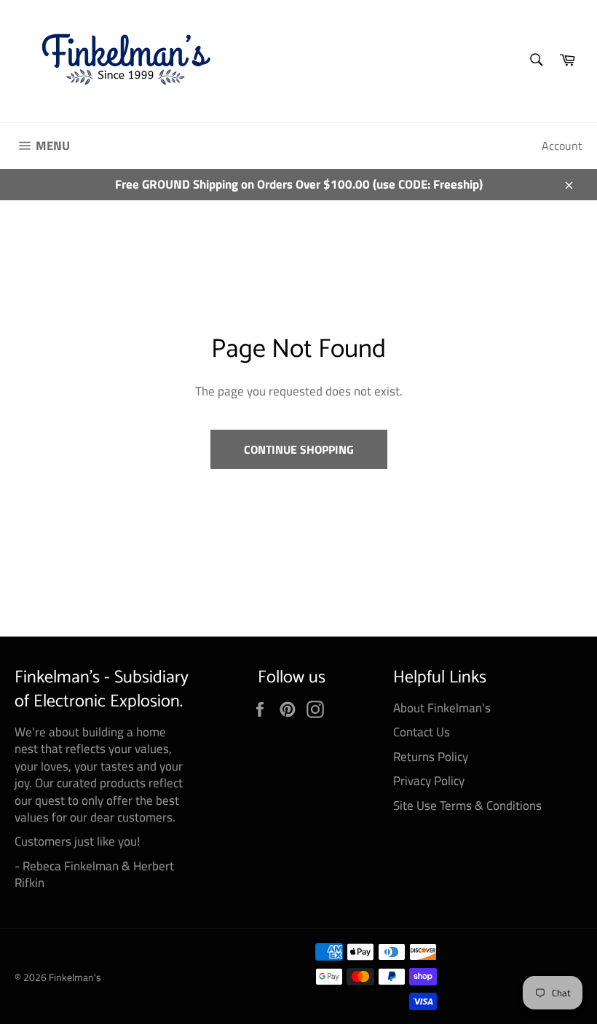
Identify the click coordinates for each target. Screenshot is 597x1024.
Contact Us (421, 731)
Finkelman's (75, 977)
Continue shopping (299, 449)
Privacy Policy (428, 780)
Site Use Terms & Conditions (467, 805)
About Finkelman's (442, 707)
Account (562, 145)
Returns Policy (430, 756)
